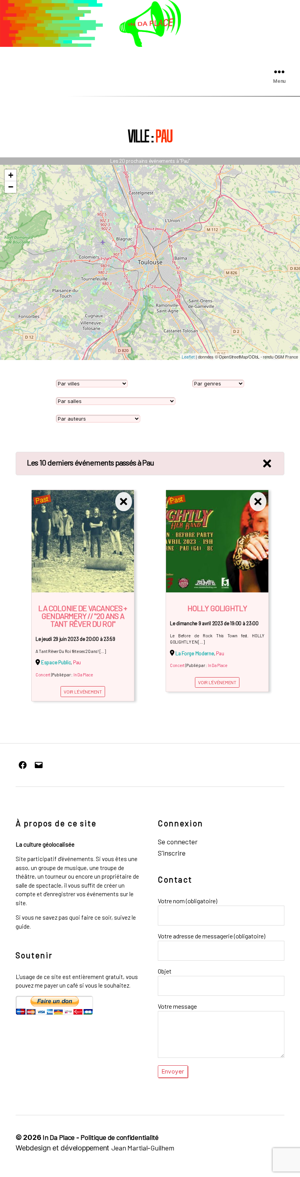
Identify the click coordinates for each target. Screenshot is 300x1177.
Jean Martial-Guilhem (142, 1147)
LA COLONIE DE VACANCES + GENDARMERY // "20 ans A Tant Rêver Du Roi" (82, 615)
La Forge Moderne (194, 653)
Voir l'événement (83, 691)
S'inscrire (172, 853)
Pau (77, 662)
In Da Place (83, 674)
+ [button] (10, 175)
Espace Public (56, 662)
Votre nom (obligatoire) (187, 900)
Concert (43, 674)
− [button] (10, 187)
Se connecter (178, 841)
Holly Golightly (217, 608)
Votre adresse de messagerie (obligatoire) (211, 936)
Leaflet (188, 356)
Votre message (177, 1006)
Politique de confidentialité (119, 1137)
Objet (164, 971)
